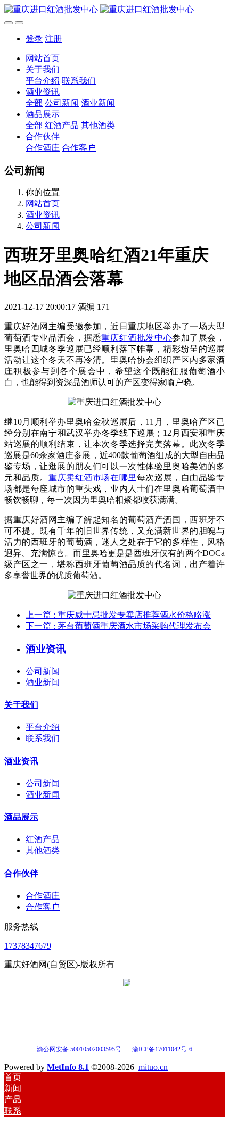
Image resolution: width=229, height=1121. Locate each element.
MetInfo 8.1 (68, 1067)
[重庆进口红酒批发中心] (114, 9)
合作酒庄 (43, 895)
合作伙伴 (21, 873)
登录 (34, 38)
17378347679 (27, 945)
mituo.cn (153, 1067)
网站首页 (43, 58)
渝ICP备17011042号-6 (162, 1049)
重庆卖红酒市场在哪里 (92, 477)
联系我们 (43, 738)
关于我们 (21, 704)
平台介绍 (43, 727)
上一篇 (118, 614)
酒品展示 (21, 816)
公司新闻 (43, 225)
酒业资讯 (43, 214)
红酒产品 (43, 839)
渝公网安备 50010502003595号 (79, 1049)
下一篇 (118, 625)
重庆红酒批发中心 (136, 337)
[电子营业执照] (126, 1048)
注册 (53, 38)
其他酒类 (43, 850)
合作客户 (43, 906)
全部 (34, 102)
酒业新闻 (43, 682)
